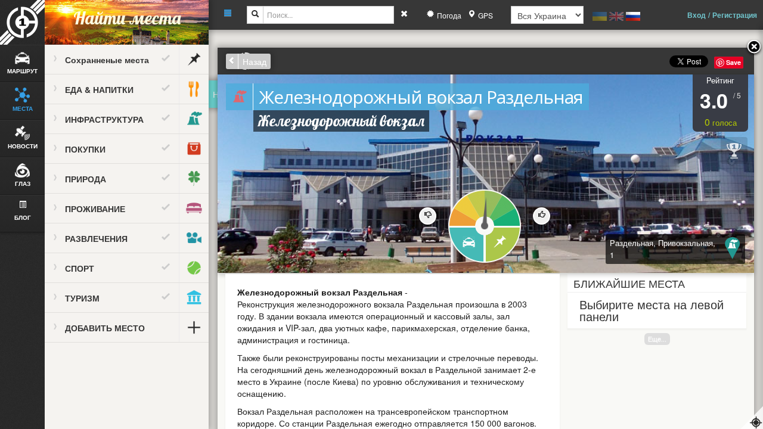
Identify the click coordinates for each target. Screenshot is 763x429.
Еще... (657, 338)
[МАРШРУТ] (465, 245)
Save (733, 62)
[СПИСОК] (503, 245)
